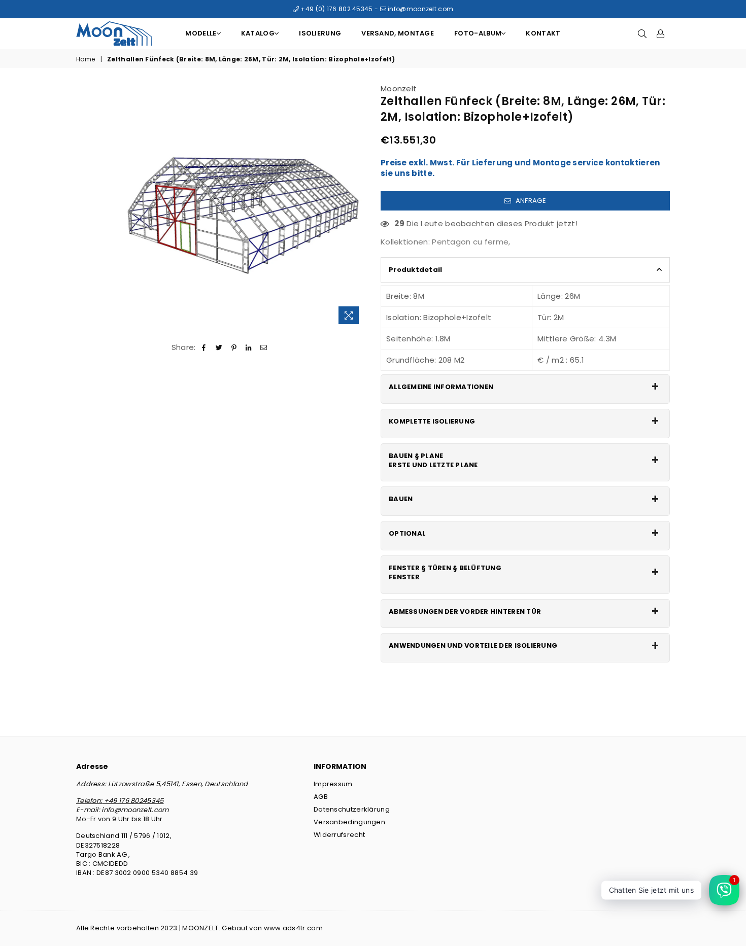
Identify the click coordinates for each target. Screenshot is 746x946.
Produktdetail (415, 269)
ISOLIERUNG (320, 33)
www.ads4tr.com (293, 928)
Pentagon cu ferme (470, 241)
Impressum (333, 784)
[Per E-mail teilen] (263, 347)
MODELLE (200, 33)
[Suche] (642, 33)
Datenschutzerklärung (352, 809)
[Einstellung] (661, 33)
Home (85, 59)
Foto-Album (477, 33)
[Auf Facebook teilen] (204, 347)
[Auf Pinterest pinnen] (234, 347)
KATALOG (258, 33)
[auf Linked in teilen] (249, 347)
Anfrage (530, 200)
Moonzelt (399, 88)
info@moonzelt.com (419, 9)
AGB (321, 796)
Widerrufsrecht (339, 834)
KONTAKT (543, 33)
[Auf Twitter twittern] (219, 347)
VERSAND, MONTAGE (397, 33)
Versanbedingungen (349, 822)
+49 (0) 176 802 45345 (336, 9)
